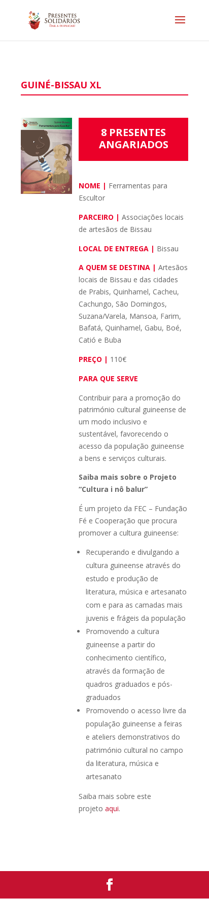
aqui (112, 808)
